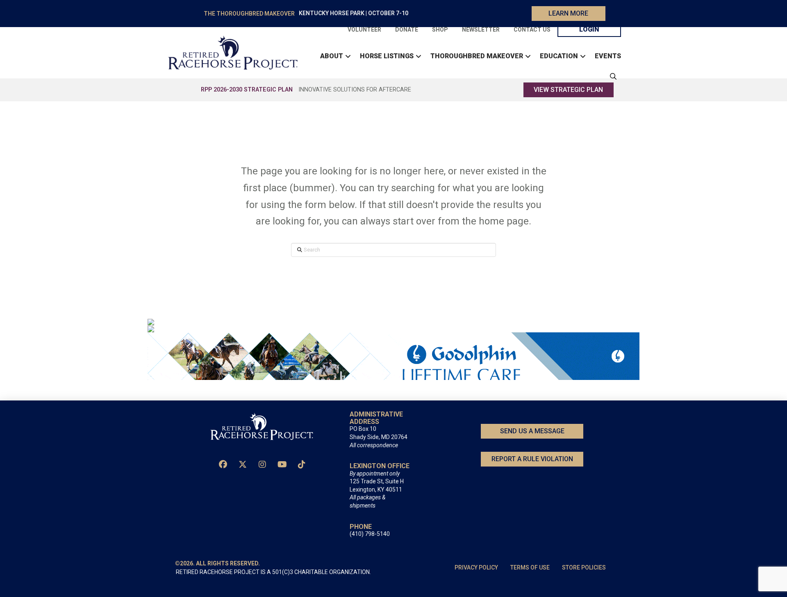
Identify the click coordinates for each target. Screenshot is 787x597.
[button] (611, 76)
